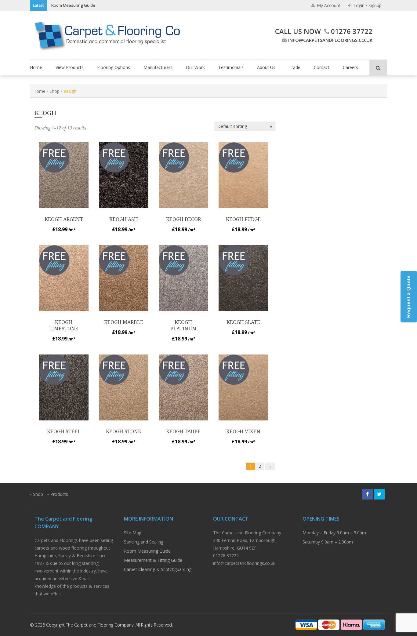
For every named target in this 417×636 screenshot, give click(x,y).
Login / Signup (367, 5)
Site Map (132, 533)
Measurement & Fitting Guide (153, 560)
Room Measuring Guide (73, 5)
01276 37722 (351, 31)
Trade (294, 67)
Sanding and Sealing (143, 542)
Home (36, 67)
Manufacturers (157, 67)
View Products (70, 67)
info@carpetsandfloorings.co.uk (330, 40)
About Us (266, 67)
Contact (321, 67)
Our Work (195, 67)
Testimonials (231, 67)
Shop (54, 91)
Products (59, 494)
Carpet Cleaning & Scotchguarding (157, 569)
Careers (350, 67)
